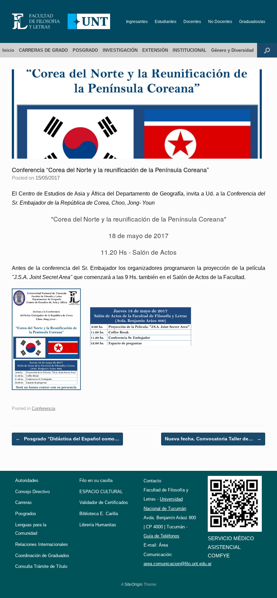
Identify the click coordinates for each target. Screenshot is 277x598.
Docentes (192, 21)
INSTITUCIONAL (189, 50)
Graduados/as (252, 21)
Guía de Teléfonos (161, 535)
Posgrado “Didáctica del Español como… (67, 438)
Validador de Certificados (103, 502)
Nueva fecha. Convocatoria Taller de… (213, 438)
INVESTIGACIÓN (120, 50)
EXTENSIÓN (155, 50)
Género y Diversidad (232, 50)
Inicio (8, 50)
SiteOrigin (133, 584)
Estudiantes (165, 21)
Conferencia (43, 408)
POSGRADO (85, 50)
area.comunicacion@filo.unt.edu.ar (177, 563)
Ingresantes (137, 21)
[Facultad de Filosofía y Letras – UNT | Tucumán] (61, 21)
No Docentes (220, 21)
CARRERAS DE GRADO (43, 50)
